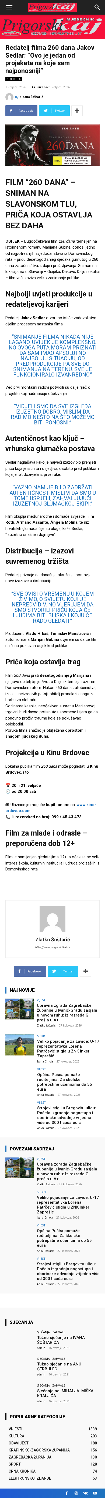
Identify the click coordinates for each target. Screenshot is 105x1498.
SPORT (42, 1035)
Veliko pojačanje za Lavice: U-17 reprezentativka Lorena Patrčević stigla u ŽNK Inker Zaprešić (68, 1048)
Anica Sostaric (45, 1095)
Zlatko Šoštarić (31, 97)
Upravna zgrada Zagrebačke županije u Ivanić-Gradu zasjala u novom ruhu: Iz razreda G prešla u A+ (67, 1012)
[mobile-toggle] (9, 7)
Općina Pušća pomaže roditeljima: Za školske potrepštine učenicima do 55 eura (64, 1082)
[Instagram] (76, 1493)
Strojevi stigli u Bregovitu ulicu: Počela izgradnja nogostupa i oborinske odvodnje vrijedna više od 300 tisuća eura (66, 1115)
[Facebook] (66, 1493)
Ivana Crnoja (45, 1061)
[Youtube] (95, 1493)
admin (41, 1348)
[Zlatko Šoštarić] (10, 97)
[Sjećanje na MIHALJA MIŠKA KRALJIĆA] (19, 1394)
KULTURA (14, 79)
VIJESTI (41, 999)
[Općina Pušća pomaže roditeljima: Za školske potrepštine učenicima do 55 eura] (19, 1078)
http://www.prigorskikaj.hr (52, 947)
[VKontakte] (85, 1493)
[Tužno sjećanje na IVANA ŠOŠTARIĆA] (19, 1341)
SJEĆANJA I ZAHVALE (51, 1332)
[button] (97, 7)
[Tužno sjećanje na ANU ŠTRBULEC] (19, 1367)
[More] (77, 110)
